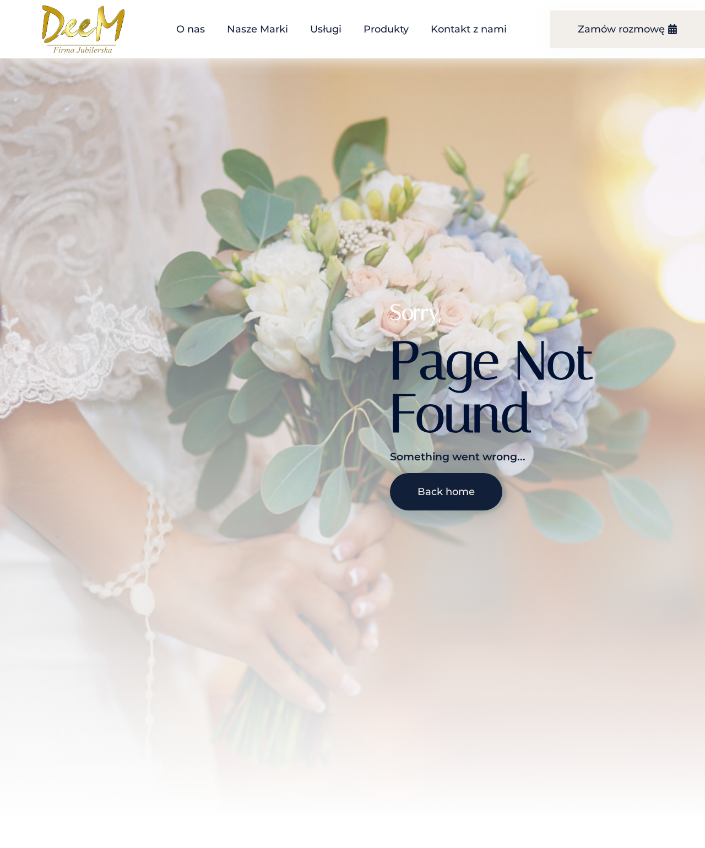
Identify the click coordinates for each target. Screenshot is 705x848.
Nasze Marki (257, 29)
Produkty (386, 29)
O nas (190, 29)
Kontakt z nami (469, 29)
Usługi (325, 29)
